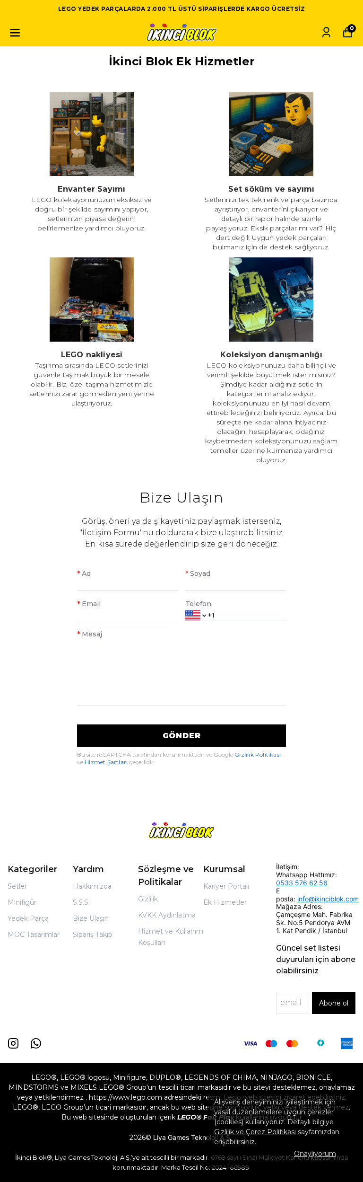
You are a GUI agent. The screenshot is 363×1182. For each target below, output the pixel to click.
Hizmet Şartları (107, 762)
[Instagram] (13, 1043)
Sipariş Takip (92, 934)
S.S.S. (81, 902)
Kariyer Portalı (226, 886)
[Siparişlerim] (326, 32)
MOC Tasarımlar (34, 934)
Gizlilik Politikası (257, 754)
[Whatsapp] (36, 1043)
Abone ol (333, 1003)
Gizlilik (148, 899)
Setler (17, 886)
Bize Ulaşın (91, 918)
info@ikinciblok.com (328, 899)
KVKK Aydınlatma (167, 915)
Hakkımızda (92, 886)
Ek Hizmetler (225, 902)
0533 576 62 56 (302, 883)
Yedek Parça (28, 918)
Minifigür (22, 902)
